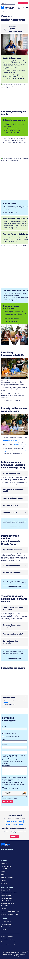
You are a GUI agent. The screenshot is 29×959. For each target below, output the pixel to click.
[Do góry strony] (26, 953)
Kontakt (3, 929)
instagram (11, 852)
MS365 (3, 874)
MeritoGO (4, 869)
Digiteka (3, 880)
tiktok (18, 852)
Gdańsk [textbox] (4, 3)
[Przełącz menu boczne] (27, 7)
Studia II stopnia (6, 895)
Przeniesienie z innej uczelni (9, 914)
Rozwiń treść (5, 763)
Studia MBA (4, 906)
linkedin (5, 852)
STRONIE (11, 397)
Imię (3, 739)
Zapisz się (23, 3)
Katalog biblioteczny (7, 877)
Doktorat (3, 908)
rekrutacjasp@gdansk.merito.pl (11, 736)
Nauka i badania (6, 924)
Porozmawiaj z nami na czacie (14, 821)
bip (3, 855)
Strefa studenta (5, 927)
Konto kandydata (6, 866)
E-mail (12, 701)
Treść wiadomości (6, 765)
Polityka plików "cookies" (8, 944)
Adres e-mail (5, 750)
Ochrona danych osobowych (8, 939)
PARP (6, 390)
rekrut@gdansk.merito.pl (10, 733)
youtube (15, 852)
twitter (8, 852)
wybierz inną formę (18, 824)
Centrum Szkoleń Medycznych (10, 911)
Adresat (4, 726)
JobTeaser (4, 883)
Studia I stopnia (5, 890)
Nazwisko (4, 744)
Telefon (6, 701)
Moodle (3, 871)
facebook (2, 852)
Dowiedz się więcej (9, 321)
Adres (18, 701)
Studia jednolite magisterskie (9, 893)
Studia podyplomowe (7, 903)
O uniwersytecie (6, 921)
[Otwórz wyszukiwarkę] (23, 7)
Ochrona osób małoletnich (8, 942)
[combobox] (8, 3)
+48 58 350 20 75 (10, 704)
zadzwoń (7, 824)
